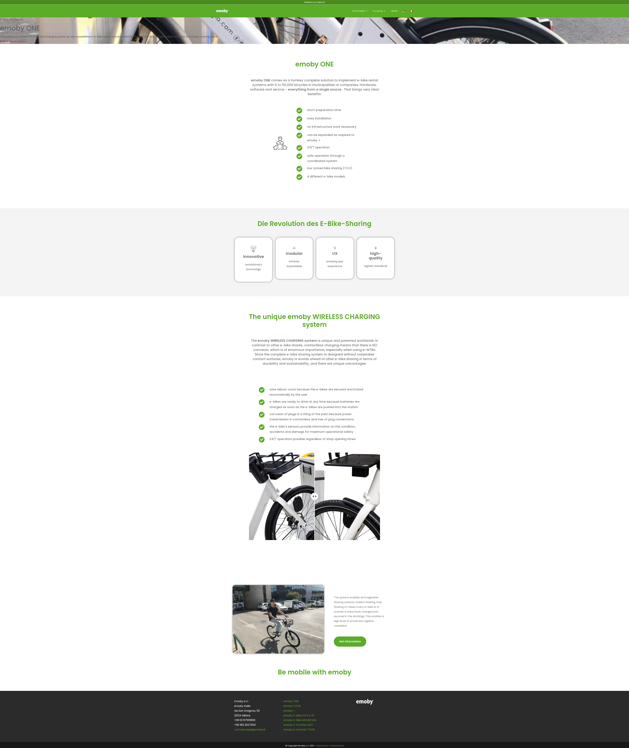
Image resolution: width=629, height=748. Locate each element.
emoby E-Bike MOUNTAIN (300, 720)
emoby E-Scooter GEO (298, 725)
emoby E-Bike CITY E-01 (299, 715)
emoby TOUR (292, 706)
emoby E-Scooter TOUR (299, 729)
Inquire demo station (13, 41)
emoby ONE (291, 701)
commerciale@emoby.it (250, 729)
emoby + (289, 711)
